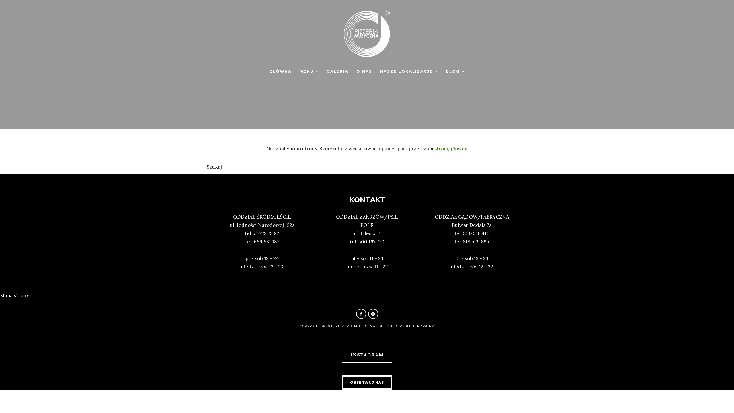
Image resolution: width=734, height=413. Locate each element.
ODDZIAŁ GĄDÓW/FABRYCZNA (472, 217)
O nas (364, 71)
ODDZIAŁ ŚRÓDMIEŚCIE (262, 217)
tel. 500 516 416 (471, 233)
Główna (280, 71)
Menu (307, 71)
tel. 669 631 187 (262, 242)
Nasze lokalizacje (406, 71)
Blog (453, 71)
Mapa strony (14, 295)
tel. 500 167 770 (367, 242)
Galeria (337, 71)
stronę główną (451, 148)
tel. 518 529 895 (471, 242)
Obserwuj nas (367, 382)
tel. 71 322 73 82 (262, 233)
